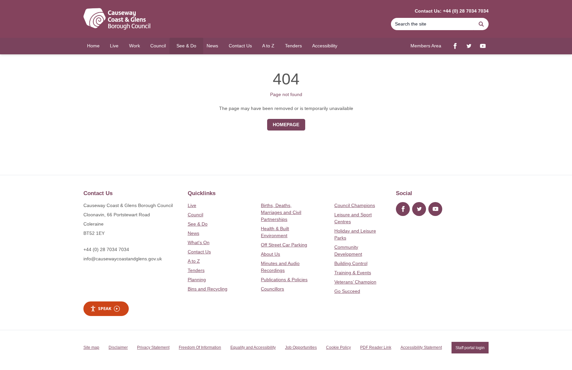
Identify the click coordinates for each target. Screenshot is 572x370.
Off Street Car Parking (284, 244)
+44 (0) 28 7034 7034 (106, 249)
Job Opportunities (301, 347)
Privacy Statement (153, 347)
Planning (197, 279)
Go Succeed (347, 291)
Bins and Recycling (207, 288)
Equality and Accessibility (253, 347)
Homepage (286, 124)
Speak (104, 308)
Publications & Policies (284, 279)
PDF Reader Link (375, 347)
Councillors (272, 288)
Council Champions (354, 205)
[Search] (481, 24)
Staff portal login (470, 347)
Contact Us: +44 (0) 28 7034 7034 (452, 11)
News (193, 233)
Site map (91, 347)
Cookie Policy (338, 347)
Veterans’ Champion (355, 282)
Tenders (196, 270)
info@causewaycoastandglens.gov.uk (122, 258)
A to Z (194, 261)
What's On (199, 242)
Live (192, 205)
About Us (270, 254)
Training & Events (352, 272)
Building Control (350, 263)
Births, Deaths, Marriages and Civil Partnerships (281, 212)
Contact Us (199, 251)
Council (195, 214)
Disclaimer (118, 347)
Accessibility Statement (421, 347)
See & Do (198, 224)
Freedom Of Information (200, 347)
